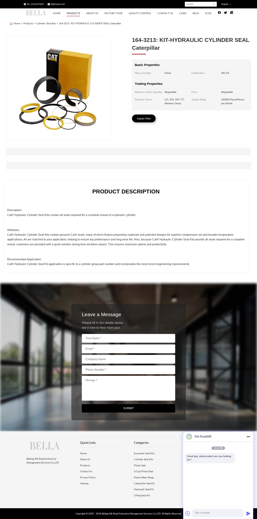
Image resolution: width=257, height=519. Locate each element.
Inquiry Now (144, 118)
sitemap (84, 483)
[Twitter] (225, 13)
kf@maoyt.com (58, 4)
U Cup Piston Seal (143, 471)
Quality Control (140, 13)
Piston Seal (140, 465)
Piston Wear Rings (144, 477)
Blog (196, 13)
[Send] (248, 513)
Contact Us (165, 13)
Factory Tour (113, 13)
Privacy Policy (88, 477)
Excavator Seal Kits (144, 453)
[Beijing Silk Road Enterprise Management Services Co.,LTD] (36, 15)
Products (73, 13)
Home (56, 13)
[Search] (214, 4)
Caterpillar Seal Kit (144, 483)
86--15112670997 (35, 4)
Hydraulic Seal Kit (144, 489)
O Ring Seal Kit (142, 495)
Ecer (208, 13)
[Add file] (187, 513)
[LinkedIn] (231, 13)
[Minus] (248, 437)
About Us (92, 13)
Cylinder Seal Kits (46, 23)
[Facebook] (219, 13)
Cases (182, 13)
